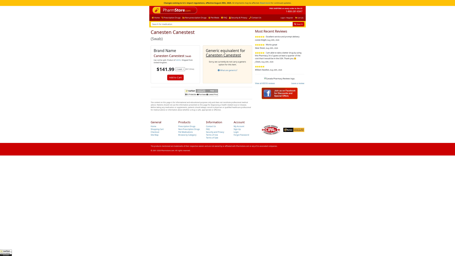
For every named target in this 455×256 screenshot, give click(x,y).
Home (157, 17)
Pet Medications (185, 132)
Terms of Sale (212, 137)
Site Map (155, 135)
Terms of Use (212, 135)
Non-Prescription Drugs (189, 129)
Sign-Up (237, 129)
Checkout (155, 132)
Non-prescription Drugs (196, 17)
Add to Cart (175, 77)
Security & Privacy (239, 17)
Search (299, 24)
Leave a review (297, 83)
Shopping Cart (157, 129)
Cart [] (300, 18)
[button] (6, 253)
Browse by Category (187, 135)
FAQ (225, 17)
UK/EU (178, 60)
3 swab (180, 69)
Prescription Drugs (172, 17)
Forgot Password (241, 135)
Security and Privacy (215, 132)
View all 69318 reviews (265, 83)
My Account (239, 126)
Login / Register (287, 18)
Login (236, 132)
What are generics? (228, 70)
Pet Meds (214, 17)
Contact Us (256, 17)
